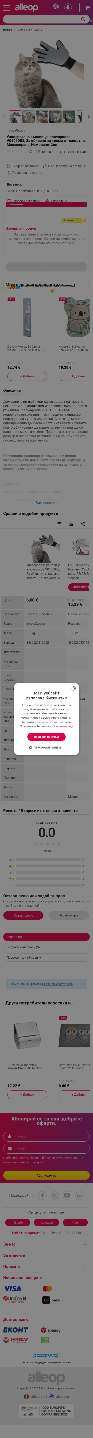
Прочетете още (63, 726)
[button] (46, 747)
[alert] (46, 719)
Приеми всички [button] (46, 737)
